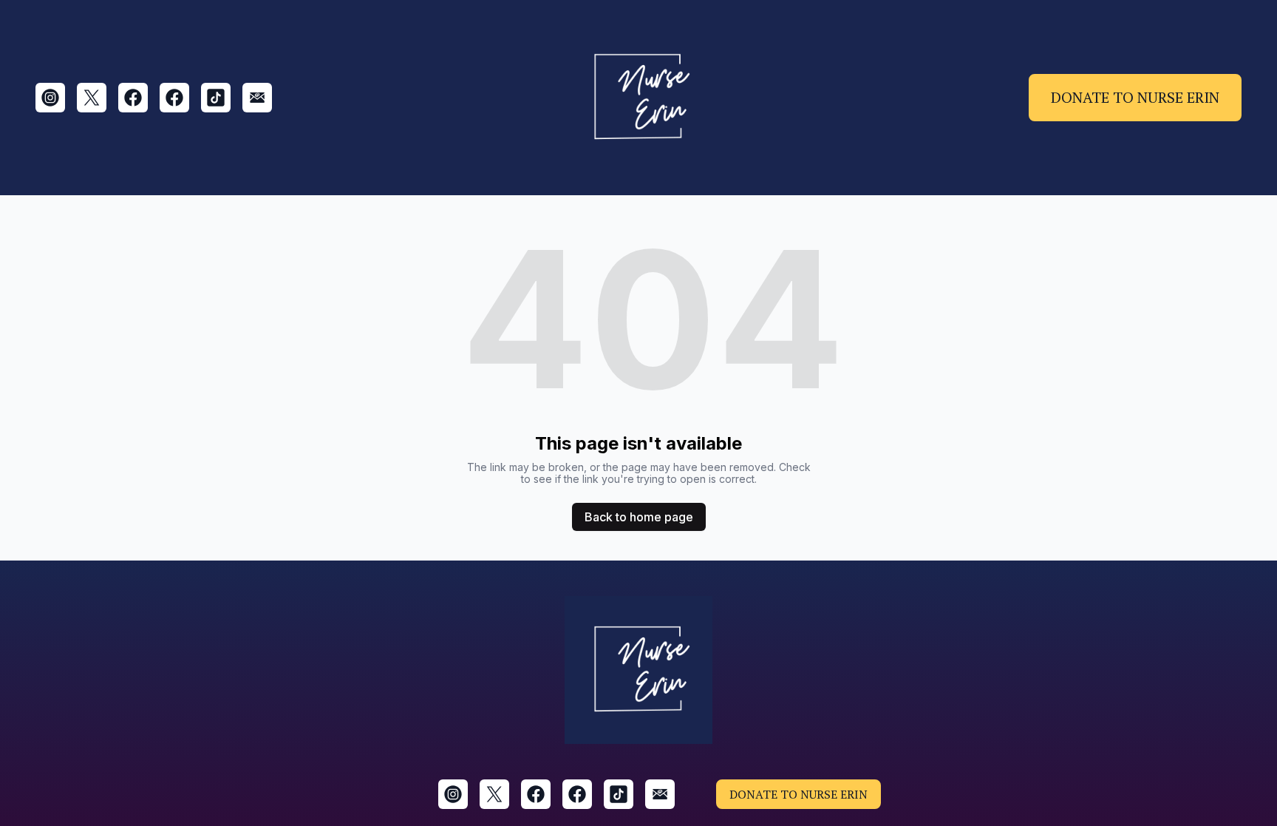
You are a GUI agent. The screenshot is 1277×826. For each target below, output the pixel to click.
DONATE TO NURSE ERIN (1135, 97)
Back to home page (639, 517)
